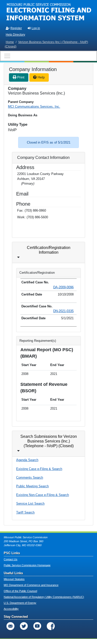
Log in (36, 28)
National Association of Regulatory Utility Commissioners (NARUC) (44, 596)
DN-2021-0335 (63, 311)
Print (20, 77)
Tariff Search (25, 512)
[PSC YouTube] (37, 626)
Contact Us (10, 559)
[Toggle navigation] (48, 56)
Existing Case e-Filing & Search (39, 469)
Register (16, 28)
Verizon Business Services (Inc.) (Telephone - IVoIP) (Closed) (46, 44)
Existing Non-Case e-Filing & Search (42, 495)
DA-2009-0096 (63, 287)
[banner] (48, 12)
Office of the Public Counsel (20, 591)
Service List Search (30, 503)
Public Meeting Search (32, 486)
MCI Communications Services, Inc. (34, 106)
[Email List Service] (10, 626)
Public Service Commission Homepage (27, 565)
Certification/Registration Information (48, 250)
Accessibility (11, 608)
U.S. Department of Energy (20, 602)
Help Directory (15, 34)
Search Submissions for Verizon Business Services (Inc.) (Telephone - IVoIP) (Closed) (48, 441)
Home (10, 42)
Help (41, 77)
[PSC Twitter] (24, 626)
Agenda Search (27, 460)
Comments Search (29, 477)
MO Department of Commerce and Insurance (31, 585)
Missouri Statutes (14, 579)
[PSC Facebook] (51, 626)
